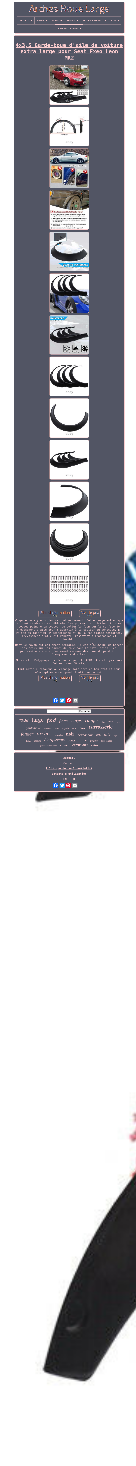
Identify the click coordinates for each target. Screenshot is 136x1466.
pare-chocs (106, 740)
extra (94, 745)
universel (48, 728)
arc (98, 734)
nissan (37, 740)
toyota (65, 728)
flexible (94, 740)
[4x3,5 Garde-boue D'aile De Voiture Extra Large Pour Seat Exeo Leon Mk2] (69, 85)
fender (27, 733)
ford (51, 720)
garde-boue (33, 728)
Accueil (69, 757)
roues (71, 740)
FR (73, 779)
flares (63, 721)
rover (64, 745)
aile (107, 734)
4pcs (103, 722)
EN (65, 779)
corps (76, 720)
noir (70, 733)
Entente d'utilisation (69, 773)
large (38, 719)
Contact (69, 763)
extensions (80, 745)
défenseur (85, 735)
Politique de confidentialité (69, 768)
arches (44, 733)
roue (23, 720)
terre (74, 728)
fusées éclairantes (48, 745)
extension (59, 735)
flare (82, 728)
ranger (91, 720)
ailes (118, 722)
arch (57, 728)
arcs (110, 721)
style (115, 736)
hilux (28, 741)
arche (83, 740)
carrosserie (100, 727)
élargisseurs (54, 739)
